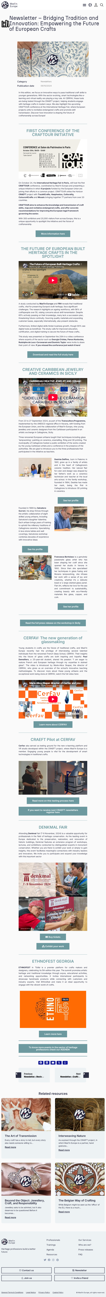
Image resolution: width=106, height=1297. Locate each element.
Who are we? (84, 1245)
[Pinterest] (57, 1260)
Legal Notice (31, 1292)
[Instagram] (53, 1260)
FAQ (80, 1254)
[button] (84, 5)
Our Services (84, 1240)
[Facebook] (49, 1260)
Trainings (51, 1245)
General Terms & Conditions (12, 1292)
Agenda (50, 1249)
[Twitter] (45, 1260)
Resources (52, 1254)
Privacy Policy (44, 1292)
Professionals (53, 1240)
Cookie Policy (58, 1292)
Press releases (85, 1249)
